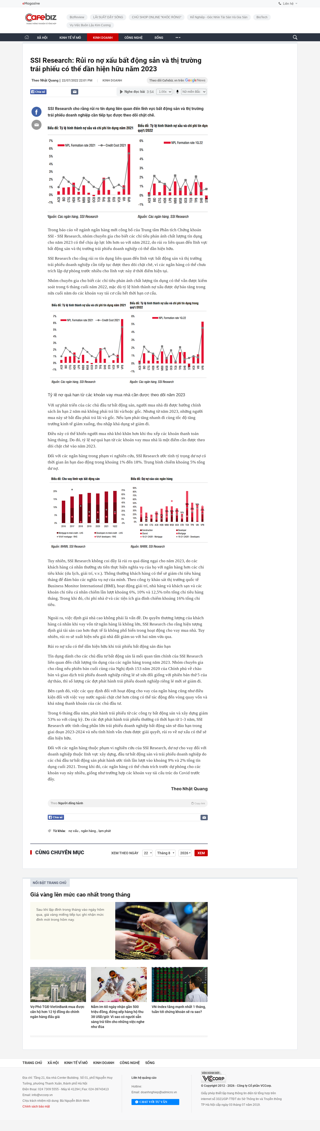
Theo (127, 803)
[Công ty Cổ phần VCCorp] (213, 1077)
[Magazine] (31, 3)
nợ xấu (73, 831)
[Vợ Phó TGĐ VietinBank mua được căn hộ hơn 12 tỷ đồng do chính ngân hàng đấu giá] (58, 984)
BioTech (262, 17)
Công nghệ (130, 1063)
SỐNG (158, 38)
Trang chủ (32, 1063)
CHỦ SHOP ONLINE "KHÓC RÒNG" (156, 17)
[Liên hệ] (74, 91)
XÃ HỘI (42, 38)
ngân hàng (88, 831)
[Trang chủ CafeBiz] (26, 37)
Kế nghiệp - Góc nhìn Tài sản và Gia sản (219, 17)
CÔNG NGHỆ (133, 38)
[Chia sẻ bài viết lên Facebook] (37, 112)
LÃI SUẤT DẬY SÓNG (108, 17)
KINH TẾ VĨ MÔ (70, 38)
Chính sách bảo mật (36, 1106)
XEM (201, 853)
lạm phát (104, 831)
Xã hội (53, 1063)
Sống (150, 1063)
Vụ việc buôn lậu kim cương (90, 25)
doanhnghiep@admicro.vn (159, 1092)
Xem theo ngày (124, 853)
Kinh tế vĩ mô (76, 1063)
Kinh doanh (112, 80)
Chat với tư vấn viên (153, 1102)
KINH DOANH (102, 38)
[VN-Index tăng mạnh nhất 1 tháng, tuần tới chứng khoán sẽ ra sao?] (180, 984)
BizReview (77, 17)
